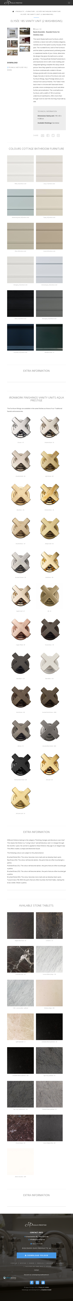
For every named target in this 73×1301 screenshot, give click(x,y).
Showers (31, 1263)
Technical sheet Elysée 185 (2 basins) (17, 69)
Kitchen (48, 1266)
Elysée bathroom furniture (49, 11)
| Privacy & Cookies (43, 1287)
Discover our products (35, 1248)
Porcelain (40, 1263)
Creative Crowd (46, 1290)
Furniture (30, 11)
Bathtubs (23, 1263)
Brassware (49, 1263)
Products (20, 11)
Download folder (37, 1255)
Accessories (60, 1263)
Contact (36, 1270)
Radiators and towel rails (34, 1266)
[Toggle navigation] (69, 3)
